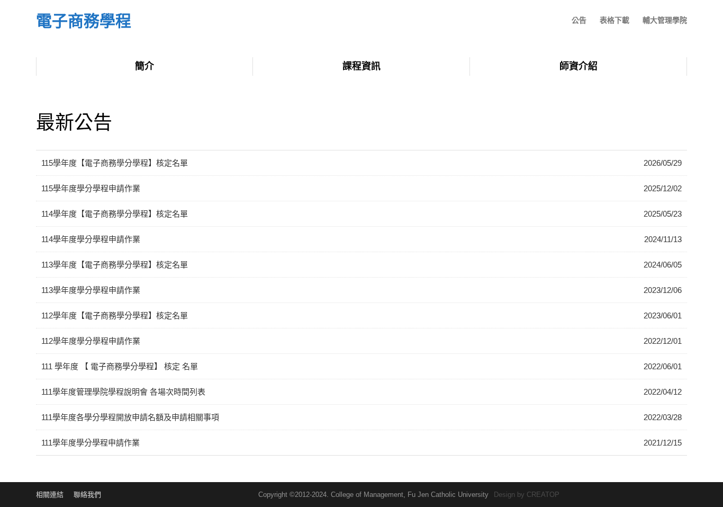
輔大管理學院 (665, 20)
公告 (579, 20)
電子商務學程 (83, 22)
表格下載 (614, 20)
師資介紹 (578, 66)
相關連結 (50, 495)
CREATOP (543, 495)
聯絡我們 (87, 495)
